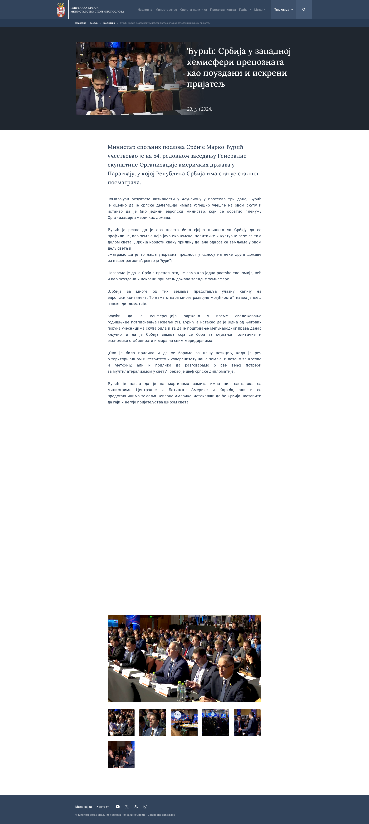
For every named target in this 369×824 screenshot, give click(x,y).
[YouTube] (117, 806)
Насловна (145, 10)
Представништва (223, 10)
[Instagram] (145, 806)
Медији (259, 10)
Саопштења (109, 23)
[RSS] (136, 806)
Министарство (166, 10)
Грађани (245, 10)
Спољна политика (193, 10)
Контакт (102, 807)
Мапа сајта (83, 807)
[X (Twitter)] (127, 806)
